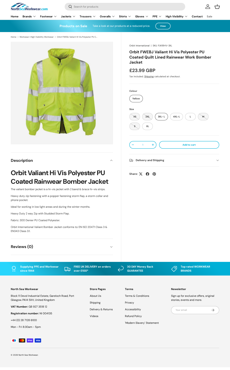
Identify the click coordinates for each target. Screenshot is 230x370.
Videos (94, 316)
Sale (209, 16)
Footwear (46, 16)
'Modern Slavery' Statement (142, 323)
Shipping (149, 76)
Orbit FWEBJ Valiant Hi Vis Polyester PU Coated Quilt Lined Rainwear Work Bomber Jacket (77, 37)
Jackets (66, 16)
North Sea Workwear (28, 355)
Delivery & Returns (101, 309)
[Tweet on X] (140, 174)
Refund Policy (133, 316)
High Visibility (175, 16)
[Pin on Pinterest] (154, 174)
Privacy (129, 302)
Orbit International (139, 45)
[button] (217, 6)
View (163, 26)
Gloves (139, 16)
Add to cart (189, 144)
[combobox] (125, 6)
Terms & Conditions (137, 296)
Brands (27, 16)
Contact (197, 16)
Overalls (105, 16)
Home (15, 16)
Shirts (123, 16)
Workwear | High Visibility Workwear (37, 37)
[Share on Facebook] (147, 174)
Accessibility (133, 309)
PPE (155, 16)
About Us (95, 296)
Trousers (86, 16)
